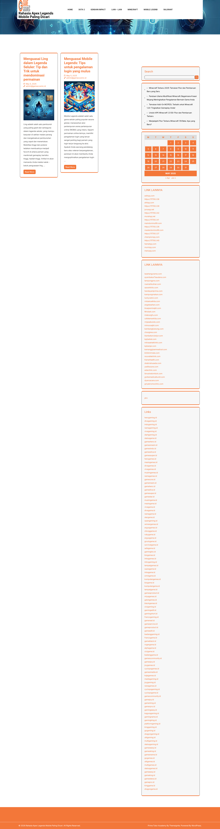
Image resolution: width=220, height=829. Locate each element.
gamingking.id (150, 720)
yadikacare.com (151, 366)
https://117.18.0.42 (151, 213)
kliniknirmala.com (152, 353)
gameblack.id (150, 641)
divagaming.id (150, 421)
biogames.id (149, 555)
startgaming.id (150, 435)
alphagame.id (150, 648)
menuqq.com (150, 251)
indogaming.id (150, 424)
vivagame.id (149, 507)
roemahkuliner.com (152, 284)
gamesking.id (150, 751)
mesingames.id (150, 462)
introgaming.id (150, 562)
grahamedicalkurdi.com (154, 377)
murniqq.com (150, 247)
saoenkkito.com (151, 287)
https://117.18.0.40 (151, 240)
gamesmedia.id (151, 672)
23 (178, 161)
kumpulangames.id (152, 579)
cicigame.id (149, 651)
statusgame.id (150, 438)
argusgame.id (150, 538)
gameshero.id (150, 441)
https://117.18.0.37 (151, 233)
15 (171, 155)
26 (148, 167)
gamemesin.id (150, 483)
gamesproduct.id (151, 593)
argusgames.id (150, 527)
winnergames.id (151, 524)
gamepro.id (149, 782)
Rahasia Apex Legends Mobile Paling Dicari (36, 15)
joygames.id (149, 665)
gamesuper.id (150, 493)
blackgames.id (150, 603)
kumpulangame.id (152, 586)
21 (163, 161)
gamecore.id (149, 479)
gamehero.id (149, 486)
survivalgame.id (151, 545)
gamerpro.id (149, 706)
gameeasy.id (149, 772)
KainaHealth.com (151, 360)
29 (171, 167)
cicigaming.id (150, 607)
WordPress (196, 825)
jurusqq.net (149, 209)
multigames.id (150, 765)
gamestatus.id (150, 779)
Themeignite (174, 825)
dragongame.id (151, 789)
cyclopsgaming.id (152, 689)
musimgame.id (150, 500)
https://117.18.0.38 (151, 227)
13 (156, 155)
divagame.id (149, 510)
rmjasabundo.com (152, 322)
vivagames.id (150, 469)
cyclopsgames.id (151, 668)
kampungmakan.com (153, 294)
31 (186, 167)
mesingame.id (150, 503)
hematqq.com (150, 244)
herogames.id (150, 459)
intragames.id (150, 558)
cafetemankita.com (152, 318)
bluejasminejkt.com (152, 308)
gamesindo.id (150, 448)
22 (171, 161)
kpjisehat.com (150, 339)
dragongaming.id (151, 734)
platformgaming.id (152, 723)
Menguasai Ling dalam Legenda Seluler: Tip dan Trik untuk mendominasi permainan (35, 69)
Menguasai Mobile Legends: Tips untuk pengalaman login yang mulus (78, 65)
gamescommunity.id (153, 658)
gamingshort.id (150, 613)
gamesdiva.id (150, 452)
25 (193, 161)
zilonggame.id (150, 531)
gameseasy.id (150, 748)
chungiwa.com (150, 332)
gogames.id (149, 758)
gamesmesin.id (150, 445)
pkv (146, 398)
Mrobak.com (149, 311)
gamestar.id (149, 496)
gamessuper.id (150, 455)
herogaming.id (150, 417)
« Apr (167, 178)
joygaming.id (150, 682)
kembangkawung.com (154, 329)
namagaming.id (151, 428)
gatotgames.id (150, 600)
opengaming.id (150, 521)
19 (148, 161)
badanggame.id (151, 655)
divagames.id (150, 466)
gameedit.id (149, 631)
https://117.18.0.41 (151, 220)
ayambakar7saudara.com (155, 277)
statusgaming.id (151, 744)
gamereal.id (149, 620)
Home (70, 9)
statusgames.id (150, 768)
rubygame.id (149, 534)
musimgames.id (151, 472)
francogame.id (150, 638)
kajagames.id (150, 675)
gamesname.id (150, 754)
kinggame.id (149, 785)
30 (178, 167)
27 (156, 167)
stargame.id (149, 517)
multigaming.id (150, 741)
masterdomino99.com (153, 230)
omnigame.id (150, 576)
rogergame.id (150, 644)
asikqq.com (149, 196)
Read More (29, 172)
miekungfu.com (151, 315)
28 (163, 167)
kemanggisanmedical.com (155, 349)
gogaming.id (149, 730)
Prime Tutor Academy (157, 825)
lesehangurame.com (153, 274)
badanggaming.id (152, 634)
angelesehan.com (152, 305)
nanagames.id (150, 686)
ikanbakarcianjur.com (153, 336)
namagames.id (150, 476)
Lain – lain (116, 9)
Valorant (168, 9)
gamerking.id (150, 703)
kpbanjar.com (150, 346)
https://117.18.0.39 (151, 206)
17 (186, 155)
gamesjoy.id (149, 662)
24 (185, 161)
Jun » (173, 178)
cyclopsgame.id (151, 693)
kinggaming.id (150, 727)
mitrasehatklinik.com (153, 342)
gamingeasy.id (150, 710)
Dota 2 (82, 9)
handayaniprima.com (153, 291)
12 (148, 155)
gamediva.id (149, 490)
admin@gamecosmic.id (36, 86)
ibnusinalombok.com (153, 373)
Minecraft (133, 9)
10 (186, 149)
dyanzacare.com (151, 380)
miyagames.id (150, 596)
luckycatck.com (151, 298)
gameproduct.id (151, 627)
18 (193, 155)
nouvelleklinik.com (152, 356)
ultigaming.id (149, 737)
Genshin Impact (98, 9)
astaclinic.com (150, 370)
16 (178, 155)
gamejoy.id (149, 699)
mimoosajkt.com (151, 325)
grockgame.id (150, 541)
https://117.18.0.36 (151, 199)
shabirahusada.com (152, 363)
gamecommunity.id (152, 696)
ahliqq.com (149, 202)
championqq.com (152, 237)
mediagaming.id (151, 679)
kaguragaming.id (151, 713)
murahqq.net (149, 216)
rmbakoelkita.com (152, 301)
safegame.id (149, 548)
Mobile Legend (151, 9)
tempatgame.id (150, 589)
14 (163, 155)
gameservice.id (151, 624)
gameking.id (149, 775)
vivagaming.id (150, 431)
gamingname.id (151, 717)
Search (148, 71)
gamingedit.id (150, 610)
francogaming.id (151, 617)
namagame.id (150, 514)
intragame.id (149, 572)
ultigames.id (149, 761)
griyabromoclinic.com (153, 384)
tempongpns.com (152, 281)
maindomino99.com (153, 223)
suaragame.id (150, 569)
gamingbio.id (150, 552)
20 (156, 161)
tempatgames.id (151, 565)
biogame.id (149, 582)
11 (193, 149)
